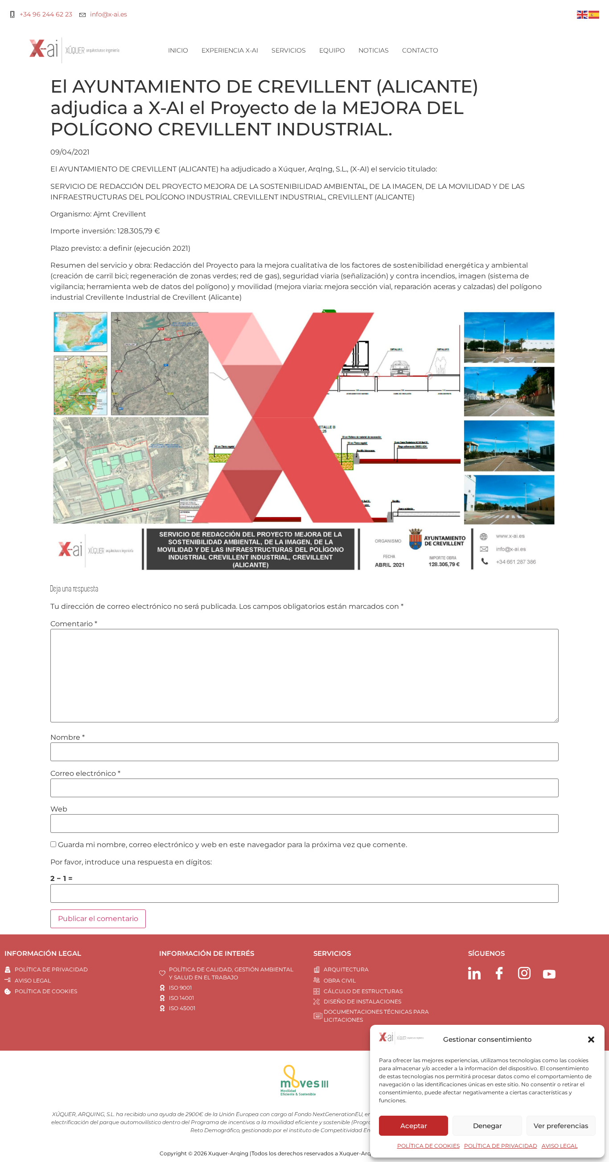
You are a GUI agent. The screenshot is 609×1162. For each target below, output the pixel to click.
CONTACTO (420, 50)
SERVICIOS (289, 50)
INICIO (178, 50)
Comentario (73, 624)
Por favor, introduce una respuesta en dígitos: (131, 862)
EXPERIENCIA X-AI (230, 50)
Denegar (487, 1125)
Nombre (67, 737)
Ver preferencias (561, 1125)
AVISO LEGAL (560, 1145)
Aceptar (413, 1125)
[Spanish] (594, 14)
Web (58, 809)
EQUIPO (332, 50)
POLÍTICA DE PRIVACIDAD (500, 1145)
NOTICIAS (373, 50)
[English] (582, 14)
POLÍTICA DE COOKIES (428, 1145)
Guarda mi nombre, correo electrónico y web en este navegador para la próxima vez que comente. (232, 844)
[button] (591, 1039)
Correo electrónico (85, 773)
